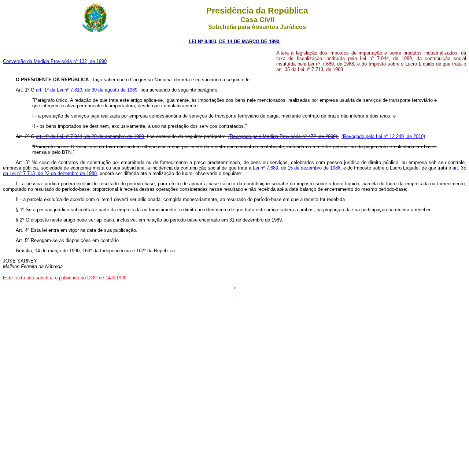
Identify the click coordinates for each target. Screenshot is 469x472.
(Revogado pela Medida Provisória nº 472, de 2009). (283, 136)
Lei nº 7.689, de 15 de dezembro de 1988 (296, 168)
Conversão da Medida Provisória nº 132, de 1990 (55, 61)
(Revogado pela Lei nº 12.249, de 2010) (383, 136)
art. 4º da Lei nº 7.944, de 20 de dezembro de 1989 (90, 136)
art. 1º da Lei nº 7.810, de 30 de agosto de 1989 (86, 90)
